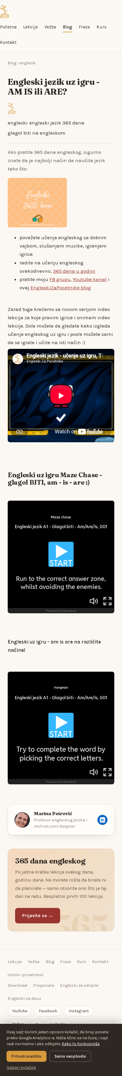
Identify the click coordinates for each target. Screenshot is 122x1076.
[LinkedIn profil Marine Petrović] (102, 820)
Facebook (48, 1011)
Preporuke (43, 985)
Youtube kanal (90, 279)
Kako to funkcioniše (80, 1043)
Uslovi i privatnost (26, 974)
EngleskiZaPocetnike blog (60, 287)
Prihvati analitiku (26, 1056)
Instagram (79, 1011)
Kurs (102, 27)
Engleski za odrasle (79, 985)
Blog (67, 27)
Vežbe (50, 27)
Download (17, 985)
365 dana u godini (74, 271)
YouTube (19, 1011)
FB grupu (59, 279)
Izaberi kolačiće (21, 1067)
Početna (8, 27)
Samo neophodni (70, 1056)
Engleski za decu (24, 998)
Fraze (84, 27)
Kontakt (8, 42)
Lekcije (30, 27)
